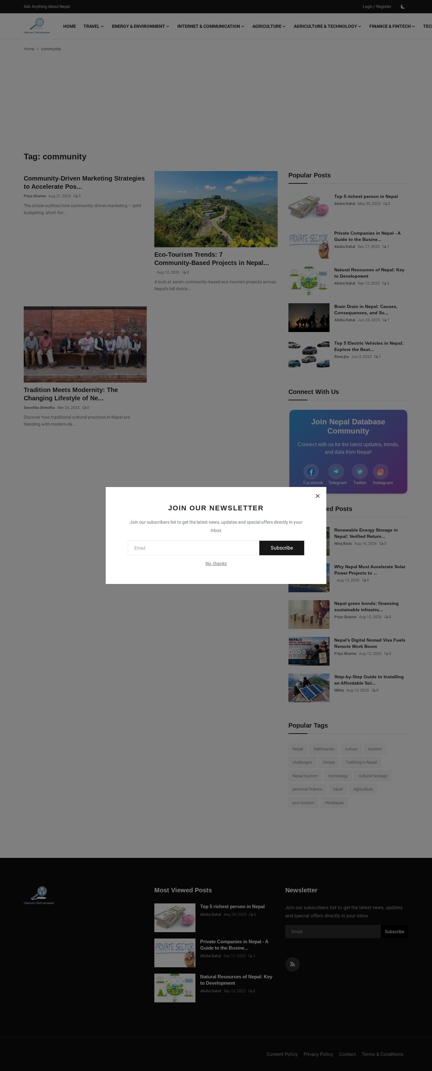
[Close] (317, 496)
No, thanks (216, 563)
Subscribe (282, 548)
